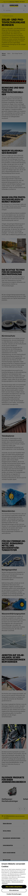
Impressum (5, 883)
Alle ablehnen (14, 890)
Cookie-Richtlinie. (6, 882)
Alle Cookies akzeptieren (14, 887)
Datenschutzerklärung (17, 882)
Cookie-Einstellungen (14, 894)
